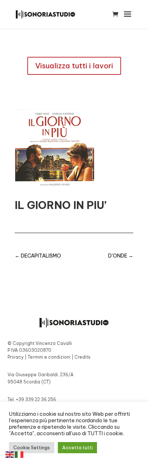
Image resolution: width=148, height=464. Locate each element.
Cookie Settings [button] (31, 447)
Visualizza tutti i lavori (74, 65)
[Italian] (19, 454)
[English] (10, 454)
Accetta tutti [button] (77, 447)
